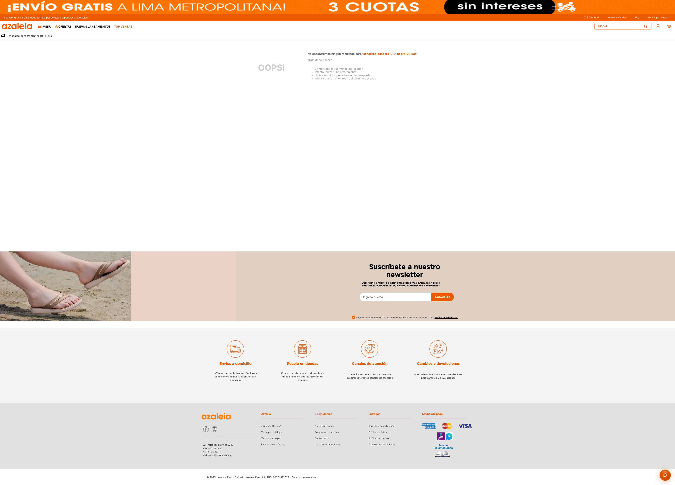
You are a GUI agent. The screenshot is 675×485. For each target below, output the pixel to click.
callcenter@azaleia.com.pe (217, 455)
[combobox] (622, 26)
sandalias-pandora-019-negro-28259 (30, 35)
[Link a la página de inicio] (3, 36)
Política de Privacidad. (446, 317)
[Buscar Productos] (646, 26)
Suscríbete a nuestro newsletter (404, 270)
